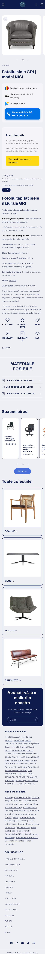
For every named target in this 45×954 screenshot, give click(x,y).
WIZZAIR (8, 927)
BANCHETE (11, 680)
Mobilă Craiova (20, 747)
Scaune (8, 797)
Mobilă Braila (19, 754)
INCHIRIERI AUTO (12, 904)
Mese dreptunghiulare (22, 824)
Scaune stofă (21, 814)
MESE (8, 581)
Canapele (9, 844)
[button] (3, 4)
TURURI (8, 921)
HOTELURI (9, 915)
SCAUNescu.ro (18, 953)
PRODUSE (21, 777)
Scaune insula (30, 801)
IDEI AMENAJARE (12, 865)
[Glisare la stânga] (17, 59)
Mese (15, 817)
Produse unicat (30, 807)
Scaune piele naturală (15, 811)
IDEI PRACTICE (25, 774)
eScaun (12, 280)
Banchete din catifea (14, 841)
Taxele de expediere (17, 179)
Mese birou (22, 821)
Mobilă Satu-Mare (29, 767)
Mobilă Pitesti (11, 757)
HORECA (20, 780)
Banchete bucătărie (14, 834)
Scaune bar (16, 801)
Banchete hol (25, 831)
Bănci (14, 831)
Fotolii (28, 841)
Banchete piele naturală (27, 837)
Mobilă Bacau (25, 757)
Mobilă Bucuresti (12, 737)
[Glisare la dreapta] (28, 59)
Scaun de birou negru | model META (10, 439)
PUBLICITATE (31, 780)
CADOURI (9, 780)
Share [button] (7, 348)
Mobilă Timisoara (24, 744)
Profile (7, 932)
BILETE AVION (11, 910)
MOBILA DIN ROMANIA (16, 770)
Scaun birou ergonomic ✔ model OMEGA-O (28, 448)
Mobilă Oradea (19, 750)
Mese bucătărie (27, 817)
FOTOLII (10, 630)
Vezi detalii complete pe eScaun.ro (20, 160)
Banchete (9, 837)
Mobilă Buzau (22, 764)
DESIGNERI (32, 777)
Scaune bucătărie (22, 797)
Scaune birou (31, 804)
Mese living (10, 821)
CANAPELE (29, 784)
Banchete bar (31, 834)
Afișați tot (22, 471)
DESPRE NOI (29, 286)
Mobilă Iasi (19, 740)
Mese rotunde (23, 827)
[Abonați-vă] (35, 720)
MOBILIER (10, 777)
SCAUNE (10, 531)
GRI (6, 190)
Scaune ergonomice (14, 804)
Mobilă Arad (32, 754)
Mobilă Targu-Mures (20, 760)
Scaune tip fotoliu (13, 807)
